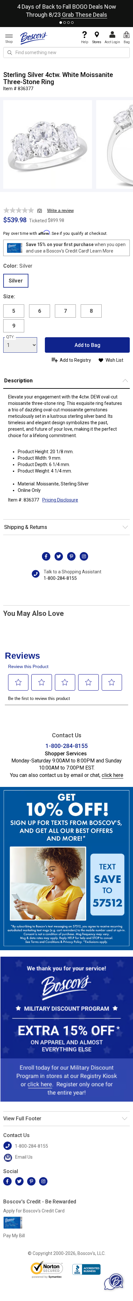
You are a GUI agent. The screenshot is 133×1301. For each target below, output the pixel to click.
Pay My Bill (14, 1235)
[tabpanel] (66, 9)
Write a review (60, 210)
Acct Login (112, 42)
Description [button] (18, 381)
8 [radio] (91, 311)
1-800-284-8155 (60, 578)
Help (84, 42)
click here (112, 775)
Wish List (114, 360)
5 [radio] (13, 311)
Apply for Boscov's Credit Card (34, 1210)
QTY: (10, 337)
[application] (114, 1282)
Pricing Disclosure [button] (60, 499)
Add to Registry (75, 360)
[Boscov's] (33, 38)
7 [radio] (65, 311)
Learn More (101, 251)
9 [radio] (13, 326)
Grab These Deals (84, 14)
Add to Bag (87, 345)
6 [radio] (39, 311)
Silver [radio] (16, 281)
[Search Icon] (9, 52)
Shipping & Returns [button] (25, 527)
